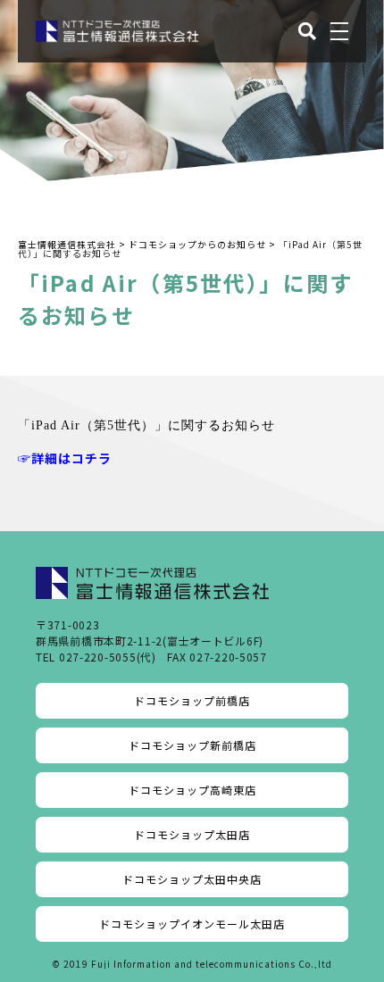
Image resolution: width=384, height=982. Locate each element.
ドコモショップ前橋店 (192, 700)
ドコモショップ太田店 (192, 834)
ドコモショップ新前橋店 (192, 745)
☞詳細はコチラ (65, 458)
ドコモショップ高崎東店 (192, 789)
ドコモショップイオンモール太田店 (192, 923)
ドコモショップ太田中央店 (192, 878)
